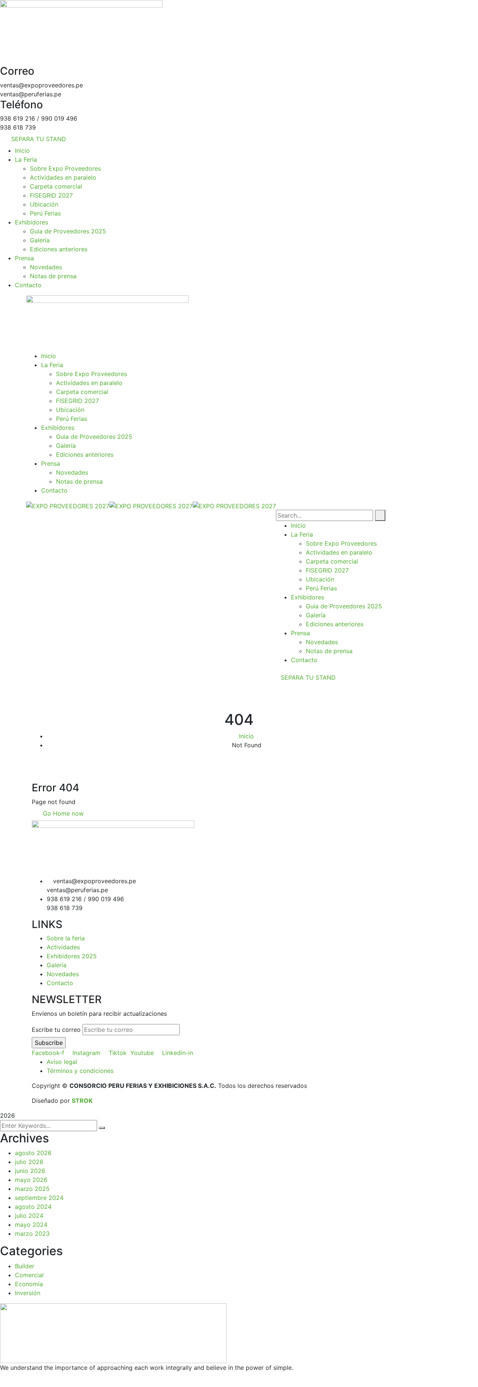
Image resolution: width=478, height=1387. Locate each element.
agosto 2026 (33, 1153)
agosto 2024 (33, 1206)
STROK (82, 1100)
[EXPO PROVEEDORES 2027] (67, 505)
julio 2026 (29, 1162)
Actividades (63, 947)
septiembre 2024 (39, 1197)
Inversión (27, 1293)
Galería (56, 965)
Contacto (60, 983)
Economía (29, 1284)
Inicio (246, 736)
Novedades (63, 974)
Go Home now (62, 813)
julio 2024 (29, 1215)
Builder (24, 1266)
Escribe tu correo (56, 1029)
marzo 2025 (32, 1188)
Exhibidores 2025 (72, 956)
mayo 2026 (31, 1179)
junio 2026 (30, 1171)
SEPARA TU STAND (308, 677)
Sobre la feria (66, 938)
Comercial (29, 1275)
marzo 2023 (32, 1233)
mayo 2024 (31, 1224)
